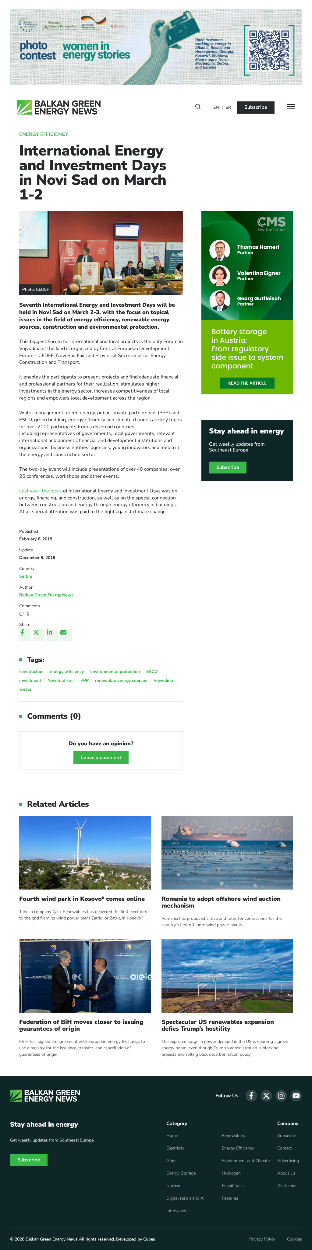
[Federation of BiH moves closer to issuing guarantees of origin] (85, 976)
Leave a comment (101, 757)
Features (230, 1198)
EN (216, 107)
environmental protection (115, 671)
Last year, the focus (40, 491)
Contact (284, 1148)
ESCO (152, 671)
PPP (84, 680)
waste (25, 689)
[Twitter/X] (38, 635)
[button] (198, 107)
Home (172, 1135)
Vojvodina (163, 680)
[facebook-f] (251, 1096)
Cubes (149, 1239)
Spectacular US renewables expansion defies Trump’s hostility (217, 1025)
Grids (171, 1160)
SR (228, 107)
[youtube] (296, 1096)
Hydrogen (231, 1173)
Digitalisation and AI (185, 1198)
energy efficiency (67, 671)
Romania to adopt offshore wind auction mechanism (221, 902)
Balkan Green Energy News (46, 595)
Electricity (175, 1148)
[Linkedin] (52, 635)
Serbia (25, 576)
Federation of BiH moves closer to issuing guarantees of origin (81, 1025)
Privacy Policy (262, 1239)
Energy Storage (181, 1173)
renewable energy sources (121, 680)
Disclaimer (287, 1185)
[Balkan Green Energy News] (59, 107)
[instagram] (281, 1096)
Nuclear (173, 1185)
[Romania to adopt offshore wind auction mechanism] (227, 853)
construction (31, 671)
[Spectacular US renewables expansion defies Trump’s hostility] (227, 976)
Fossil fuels (233, 1185)
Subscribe (255, 107)
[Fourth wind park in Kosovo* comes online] (85, 853)
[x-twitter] (266, 1096)
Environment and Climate (246, 1160)
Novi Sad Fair (61, 680)
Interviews (176, 1210)
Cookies (294, 1239)
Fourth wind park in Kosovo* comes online (82, 899)
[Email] (66, 635)
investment (30, 680)
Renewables (233, 1135)
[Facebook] (25, 635)
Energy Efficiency (43, 134)
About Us (286, 1173)
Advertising (288, 1160)
